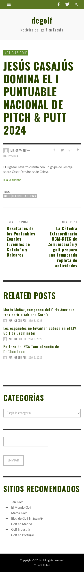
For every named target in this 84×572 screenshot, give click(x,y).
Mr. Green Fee (18, 150)
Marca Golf (19, 513)
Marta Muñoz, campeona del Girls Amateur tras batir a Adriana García (38, 312)
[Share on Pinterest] (78, 150)
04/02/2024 (10, 156)
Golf (7, 196)
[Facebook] (58, 4)
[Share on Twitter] (62, 150)
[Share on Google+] (70, 150)
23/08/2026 (35, 320)
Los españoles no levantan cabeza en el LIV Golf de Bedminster (39, 330)
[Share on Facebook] (54, 150)
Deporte (17, 196)
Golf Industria (20, 529)
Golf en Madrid (21, 524)
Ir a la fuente (12, 180)
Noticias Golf (15, 52)
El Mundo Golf (21, 507)
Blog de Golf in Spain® (27, 518)
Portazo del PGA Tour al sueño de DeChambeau (31, 349)
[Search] (9, 4)
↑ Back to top (42, 565)
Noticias (30, 196)
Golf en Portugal (22, 535)
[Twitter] (67, 4)
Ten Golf (17, 502)
